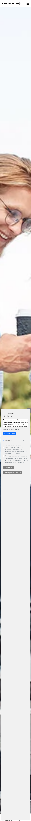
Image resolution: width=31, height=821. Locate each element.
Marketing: (8, 456)
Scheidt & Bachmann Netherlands (11, 3)
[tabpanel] (15, 407)
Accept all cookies (9, 433)
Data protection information (11, 429)
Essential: (7, 441)
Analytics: (7, 447)
